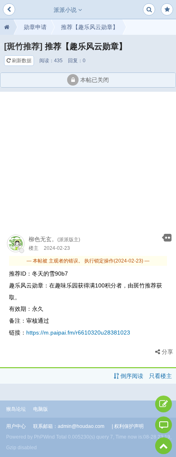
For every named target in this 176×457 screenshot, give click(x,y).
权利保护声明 (129, 426)
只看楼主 (160, 376)
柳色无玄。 (43, 239)
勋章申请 (35, 27)
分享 (166, 351)
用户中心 (16, 426)
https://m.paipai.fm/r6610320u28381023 (78, 332)
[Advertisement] (88, 159)
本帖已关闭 (94, 80)
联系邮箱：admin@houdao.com (68, 426)
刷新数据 (21, 60)
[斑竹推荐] (23, 46)
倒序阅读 (131, 376)
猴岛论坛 (16, 409)
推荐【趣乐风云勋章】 (89, 27)
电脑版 (40, 409)
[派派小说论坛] (7, 27)
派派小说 (66, 10)
